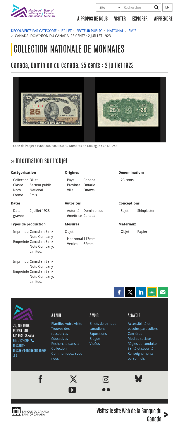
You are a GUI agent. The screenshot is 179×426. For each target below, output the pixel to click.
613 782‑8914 (21, 341)
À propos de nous (92, 19)
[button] (119, 292)
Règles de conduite (142, 343)
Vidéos (95, 343)
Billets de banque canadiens (103, 326)
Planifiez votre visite (66, 323)
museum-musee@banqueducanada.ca (29, 351)
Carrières (135, 333)
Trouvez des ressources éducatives (60, 333)
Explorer (140, 19)
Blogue (95, 338)
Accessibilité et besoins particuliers (143, 326)
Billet (66, 30)
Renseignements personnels (140, 356)
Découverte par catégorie (34, 30)
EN (167, 7)
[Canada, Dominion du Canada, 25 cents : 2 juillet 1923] (51, 109)
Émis (132, 30)
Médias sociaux (139, 338)
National (115, 30)
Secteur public (89, 30)
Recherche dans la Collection (65, 346)
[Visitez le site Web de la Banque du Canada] (49, 411)
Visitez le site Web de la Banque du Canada (132, 416)
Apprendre (163, 19)
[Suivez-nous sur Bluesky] (138, 379)
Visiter (120, 19)
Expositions (98, 333)
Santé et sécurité (140, 348)
